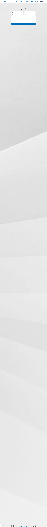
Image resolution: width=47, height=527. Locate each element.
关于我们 (17, 1)
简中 (45, 1)
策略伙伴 (27, 1)
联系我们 (41, 1)
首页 (13, 1)
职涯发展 (32, 1)
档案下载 (36, 1)
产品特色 (22, 1)
